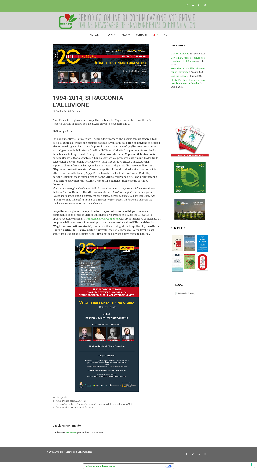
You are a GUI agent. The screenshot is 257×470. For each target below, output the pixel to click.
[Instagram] (205, 5)
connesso (71, 432)
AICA (124, 34)
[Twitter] (193, 5)
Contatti (141, 34)
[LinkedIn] (199, 5)
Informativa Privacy (186, 293)
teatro (85, 400)
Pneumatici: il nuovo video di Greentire (75, 407)
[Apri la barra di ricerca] (165, 34)
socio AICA (75, 400)
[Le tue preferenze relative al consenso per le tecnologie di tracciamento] (252, 465)
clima (58, 397)
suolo (64, 397)
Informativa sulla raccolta (100, 466)
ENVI (110, 34)
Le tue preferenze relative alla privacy (142, 466)
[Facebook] (187, 5)
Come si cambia (179, 75)
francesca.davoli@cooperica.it (103, 218)
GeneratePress (84, 451)
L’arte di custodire (180, 53)
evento (65, 400)
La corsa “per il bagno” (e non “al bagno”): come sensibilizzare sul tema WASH (94, 404)
